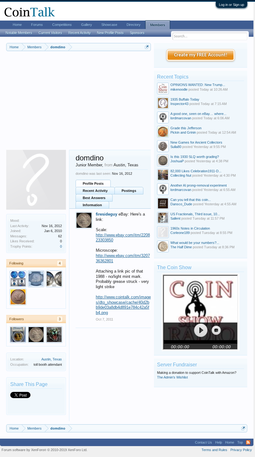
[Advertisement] (78, 103)
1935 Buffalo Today (184, 99)
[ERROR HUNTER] (18, 278)
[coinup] (54, 334)
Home (17, 24)
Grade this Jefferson (186, 128)
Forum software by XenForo (44, 450)
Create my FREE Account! (200, 55)
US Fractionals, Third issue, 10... (195, 214)
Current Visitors (50, 33)
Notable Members (19, 33)
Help (218, 442)
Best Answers (94, 198)
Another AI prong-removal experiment (198, 185)
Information (92, 205)
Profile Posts (93, 183)
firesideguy (106, 214)
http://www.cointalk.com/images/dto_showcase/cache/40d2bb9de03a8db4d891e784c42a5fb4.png (123, 305)
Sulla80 (175, 147)
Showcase (109, 24)
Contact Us (203, 442)
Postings (129, 191)
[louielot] (54, 278)
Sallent (175, 218)
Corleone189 (180, 233)
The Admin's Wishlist (172, 377)
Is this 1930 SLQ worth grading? (194, 157)
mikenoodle (179, 89)
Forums (37, 24)
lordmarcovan (180, 118)
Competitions (62, 24)
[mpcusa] (18, 334)
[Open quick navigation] (147, 47)
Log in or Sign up (231, 5)
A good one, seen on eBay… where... (198, 114)
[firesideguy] (36, 334)
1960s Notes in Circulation (190, 228)
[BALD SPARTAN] (36, 278)
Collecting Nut (180, 175)
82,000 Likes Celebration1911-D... (195, 171)
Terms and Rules (214, 450)
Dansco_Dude (181, 204)
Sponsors (137, 33)
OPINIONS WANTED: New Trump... (197, 85)
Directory (134, 24)
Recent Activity (95, 191)
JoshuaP (177, 161)
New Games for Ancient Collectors (196, 142)
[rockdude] (18, 296)
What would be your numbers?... (194, 243)
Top (240, 442)
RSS (248, 442)
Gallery (86, 24)
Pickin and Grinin (183, 132)
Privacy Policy (241, 450)
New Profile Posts (110, 33)
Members (157, 25)
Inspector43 (179, 104)
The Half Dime (181, 247)
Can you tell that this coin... (190, 200)
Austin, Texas (51, 359)
